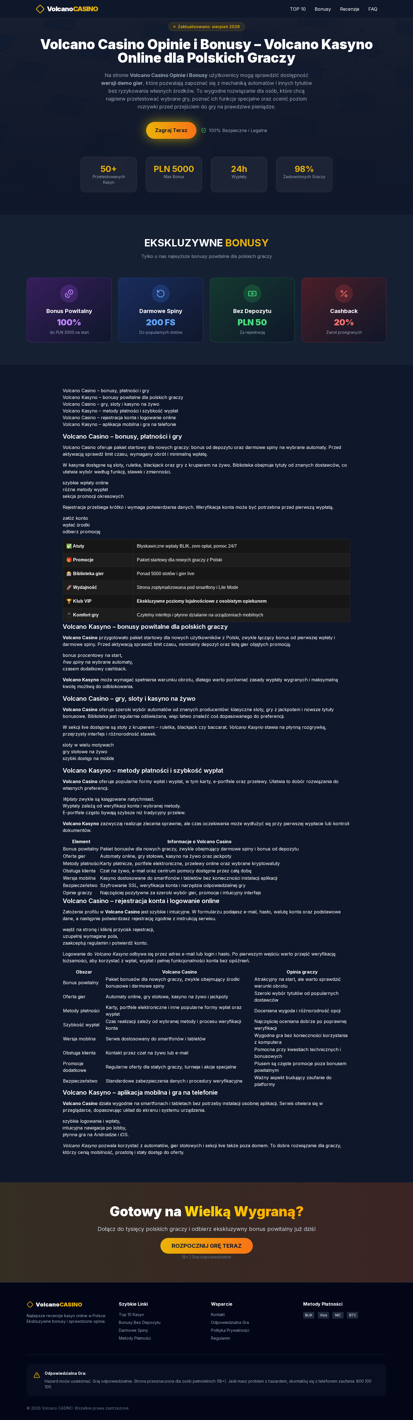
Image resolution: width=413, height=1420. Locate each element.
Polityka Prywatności (230, 1330)
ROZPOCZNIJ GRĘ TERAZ (207, 1245)
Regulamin (220, 1338)
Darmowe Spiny (133, 1330)
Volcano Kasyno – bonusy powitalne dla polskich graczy (123, 397)
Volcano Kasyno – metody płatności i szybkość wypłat (120, 411)
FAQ (372, 9)
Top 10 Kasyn (131, 1314)
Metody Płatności (135, 1338)
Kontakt (218, 1314)
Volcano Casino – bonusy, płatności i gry (106, 390)
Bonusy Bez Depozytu (139, 1322)
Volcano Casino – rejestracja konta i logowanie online (119, 417)
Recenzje (349, 9)
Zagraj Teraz (171, 130)
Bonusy (323, 9)
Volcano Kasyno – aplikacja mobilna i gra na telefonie (119, 424)
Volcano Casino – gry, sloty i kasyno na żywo (111, 404)
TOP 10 (298, 9)
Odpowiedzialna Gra (230, 1322)
